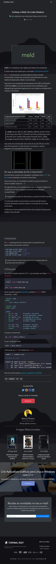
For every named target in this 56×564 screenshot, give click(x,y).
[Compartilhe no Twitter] (23, 390)
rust (21, 378)
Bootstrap (41, 558)
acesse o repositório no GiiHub (31, 373)
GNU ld (45, 71)
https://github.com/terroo (28, 423)
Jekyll (37, 558)
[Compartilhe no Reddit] (26, 390)
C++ (46, 175)
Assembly (24, 292)
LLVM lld (37, 71)
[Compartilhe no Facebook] (30, 390)
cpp (6, 378)
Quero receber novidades (43, 516)
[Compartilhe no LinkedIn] (33, 390)
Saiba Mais (28, 483)
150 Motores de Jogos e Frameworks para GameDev (12, 456)
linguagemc (11, 378)
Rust (6, 177)
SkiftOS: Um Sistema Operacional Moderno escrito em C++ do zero (28, 456)
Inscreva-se (28, 401)
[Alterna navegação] (51, 2)
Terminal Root (8, 2)
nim (17, 378)
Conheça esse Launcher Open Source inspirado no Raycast (43, 456)
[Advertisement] (31, 31)
